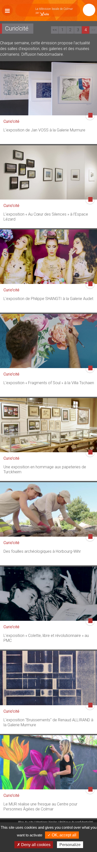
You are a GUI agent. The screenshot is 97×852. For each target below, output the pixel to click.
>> (93, 29)
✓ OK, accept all (62, 835)
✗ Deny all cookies (33, 845)
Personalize (70, 845)
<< (54, 29)
